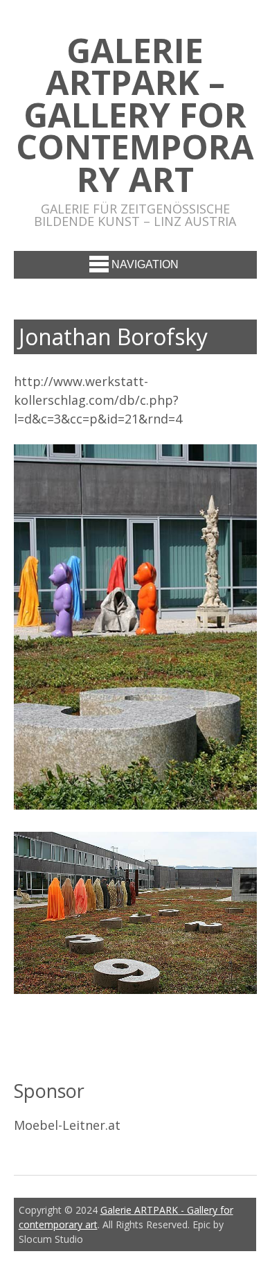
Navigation (145, 264)
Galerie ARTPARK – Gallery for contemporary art (135, 114)
